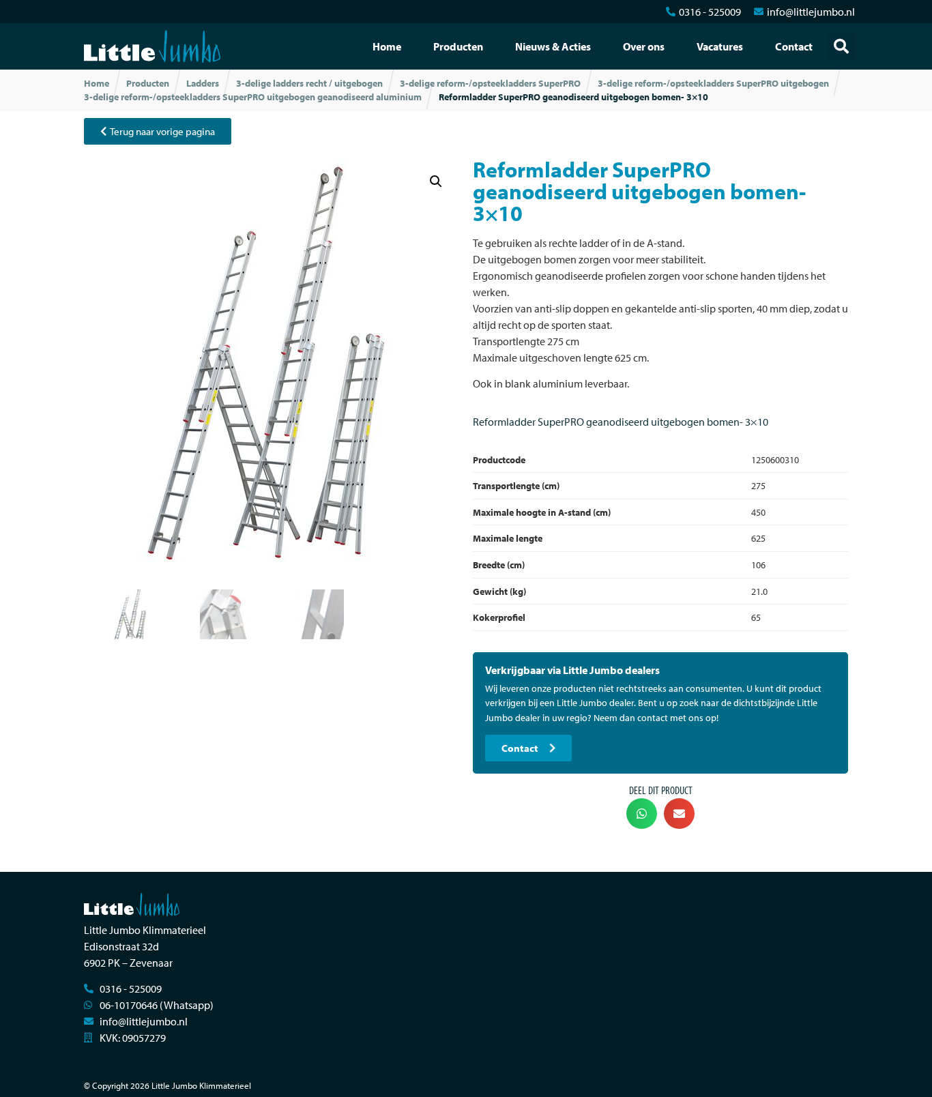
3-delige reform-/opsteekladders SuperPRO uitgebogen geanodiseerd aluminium (253, 97)
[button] (841, 46)
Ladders (202, 83)
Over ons (644, 46)
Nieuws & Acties (553, 46)
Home (387, 46)
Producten (458, 46)
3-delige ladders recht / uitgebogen (309, 83)
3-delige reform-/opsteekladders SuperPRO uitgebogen (713, 83)
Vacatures (720, 46)
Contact (794, 46)
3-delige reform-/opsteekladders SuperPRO (490, 83)
